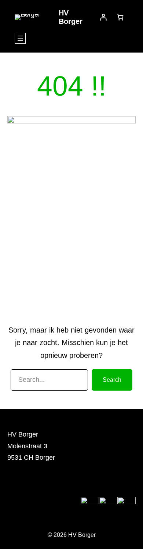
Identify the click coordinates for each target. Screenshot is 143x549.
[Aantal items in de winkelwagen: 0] (120, 17)
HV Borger (70, 17)
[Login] (103, 17)
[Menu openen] (20, 38)
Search (112, 380)
